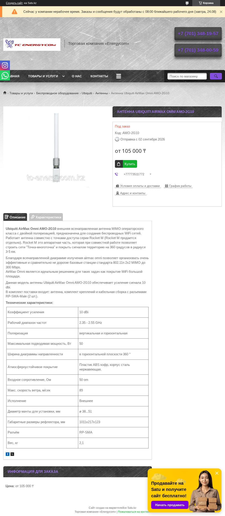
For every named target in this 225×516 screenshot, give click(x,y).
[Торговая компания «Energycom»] (31, 43)
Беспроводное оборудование (57, 93)
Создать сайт (14, 3)
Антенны (101, 93)
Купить (130, 164)
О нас (77, 76)
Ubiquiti (87, 93)
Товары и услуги (43, 76)
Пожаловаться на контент (134, 511)
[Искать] (216, 76)
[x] (12, 455)
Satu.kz (131, 507)
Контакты (99, 76)
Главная (11, 76)
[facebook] (7, 455)
